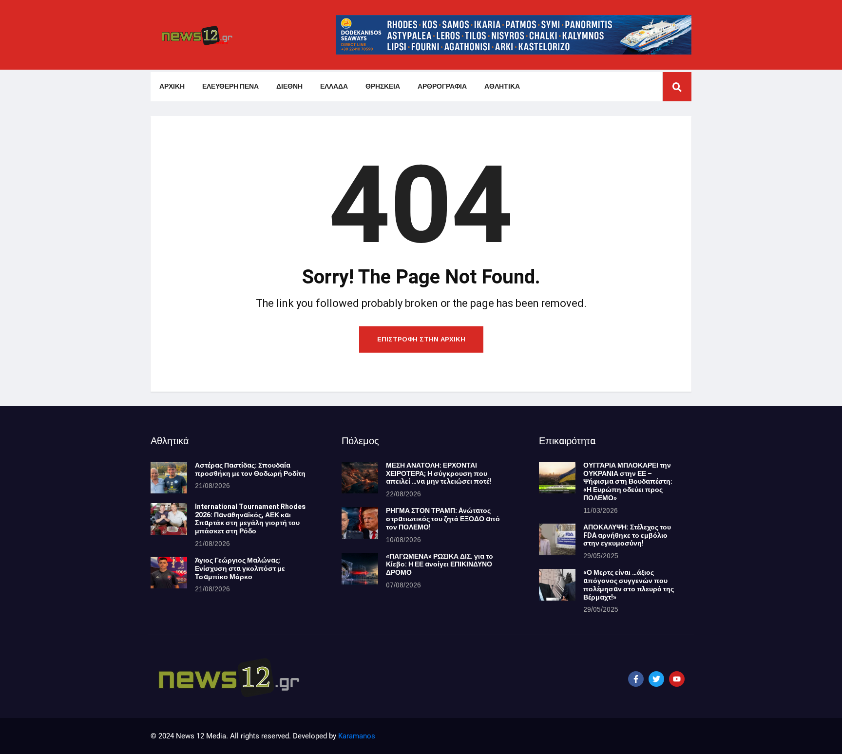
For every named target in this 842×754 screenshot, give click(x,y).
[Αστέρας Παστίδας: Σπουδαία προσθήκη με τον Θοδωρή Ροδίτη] (169, 477)
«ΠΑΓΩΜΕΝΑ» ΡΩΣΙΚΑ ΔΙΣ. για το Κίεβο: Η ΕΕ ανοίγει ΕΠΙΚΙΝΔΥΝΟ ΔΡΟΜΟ (439, 564)
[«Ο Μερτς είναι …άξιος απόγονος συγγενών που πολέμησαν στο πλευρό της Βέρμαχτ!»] (557, 585)
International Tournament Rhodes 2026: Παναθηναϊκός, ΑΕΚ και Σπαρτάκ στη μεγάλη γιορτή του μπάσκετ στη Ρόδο (250, 519)
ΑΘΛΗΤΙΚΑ (502, 86)
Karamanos (356, 736)
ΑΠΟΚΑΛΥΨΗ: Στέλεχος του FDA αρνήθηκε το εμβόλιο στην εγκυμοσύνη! (627, 535)
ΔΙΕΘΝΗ (289, 86)
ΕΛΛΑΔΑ (334, 86)
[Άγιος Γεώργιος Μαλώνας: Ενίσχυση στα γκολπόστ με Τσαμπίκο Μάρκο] (169, 572)
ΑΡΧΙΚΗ (172, 86)
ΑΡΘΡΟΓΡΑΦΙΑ (442, 86)
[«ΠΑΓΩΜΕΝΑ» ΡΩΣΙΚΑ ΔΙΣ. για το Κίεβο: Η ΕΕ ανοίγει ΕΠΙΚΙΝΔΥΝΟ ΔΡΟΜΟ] (360, 568)
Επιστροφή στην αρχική (421, 339)
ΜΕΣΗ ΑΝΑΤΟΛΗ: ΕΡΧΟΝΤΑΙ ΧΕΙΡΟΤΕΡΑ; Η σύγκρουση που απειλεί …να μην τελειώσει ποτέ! (438, 473)
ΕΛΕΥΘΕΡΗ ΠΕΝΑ (230, 86)
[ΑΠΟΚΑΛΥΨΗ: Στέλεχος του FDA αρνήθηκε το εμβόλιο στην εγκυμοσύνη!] (557, 539)
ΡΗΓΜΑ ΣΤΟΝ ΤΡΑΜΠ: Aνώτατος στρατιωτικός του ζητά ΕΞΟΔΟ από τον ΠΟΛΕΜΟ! (443, 519)
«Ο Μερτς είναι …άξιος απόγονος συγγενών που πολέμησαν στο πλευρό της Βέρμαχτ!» (628, 584)
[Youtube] (677, 679)
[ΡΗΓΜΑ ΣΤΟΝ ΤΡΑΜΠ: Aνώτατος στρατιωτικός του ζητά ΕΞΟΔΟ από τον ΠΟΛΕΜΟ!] (360, 523)
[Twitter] (656, 679)
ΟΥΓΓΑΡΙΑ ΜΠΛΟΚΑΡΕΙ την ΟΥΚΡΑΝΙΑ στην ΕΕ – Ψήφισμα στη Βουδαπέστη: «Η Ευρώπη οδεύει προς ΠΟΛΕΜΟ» (627, 481)
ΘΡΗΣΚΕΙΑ (382, 86)
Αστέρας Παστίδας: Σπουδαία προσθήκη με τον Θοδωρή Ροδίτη (250, 469)
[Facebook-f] (636, 679)
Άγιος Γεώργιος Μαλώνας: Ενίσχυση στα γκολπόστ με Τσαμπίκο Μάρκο (240, 568)
